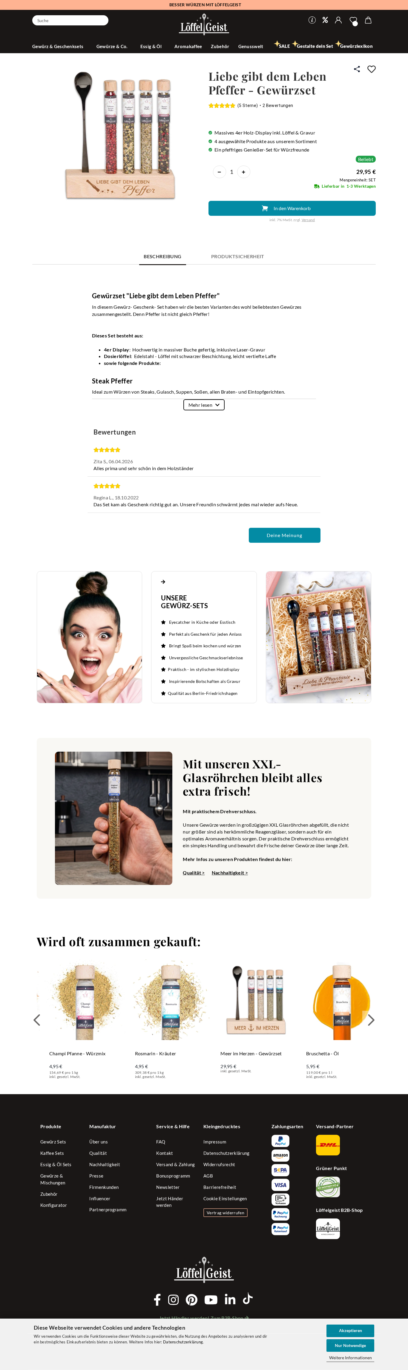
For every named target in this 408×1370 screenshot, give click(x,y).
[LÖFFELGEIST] (204, 25)
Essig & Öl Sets (56, 1164)
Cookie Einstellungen (225, 1198)
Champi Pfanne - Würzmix (77, 1053)
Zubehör (220, 46)
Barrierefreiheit (219, 1187)
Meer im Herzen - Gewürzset (251, 1053)
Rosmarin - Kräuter (155, 1053)
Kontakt (164, 1153)
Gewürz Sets (53, 1141)
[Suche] (101, 20)
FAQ (160, 1141)
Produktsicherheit (237, 256)
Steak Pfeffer (112, 381)
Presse (96, 1175)
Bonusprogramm (173, 1175)
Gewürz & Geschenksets (58, 46)
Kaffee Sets (52, 1153)
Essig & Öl (151, 46)
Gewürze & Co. (112, 46)
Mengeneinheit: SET (358, 180)
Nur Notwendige (350, 1345)
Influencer (99, 1198)
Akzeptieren (350, 1330)
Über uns (98, 1141)
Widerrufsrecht (219, 1164)
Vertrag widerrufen (225, 1212)
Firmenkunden (104, 1187)
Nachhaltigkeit (104, 1164)
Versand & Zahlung (175, 1164)
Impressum (214, 1141)
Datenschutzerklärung (183, 1342)
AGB (208, 1175)
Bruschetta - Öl (322, 1053)
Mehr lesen (200, 405)
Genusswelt (251, 46)
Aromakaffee (188, 46)
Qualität (98, 1153)
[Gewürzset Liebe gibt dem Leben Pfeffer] (117, 136)
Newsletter (168, 1187)
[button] (338, 20)
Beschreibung (163, 256)
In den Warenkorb (292, 208)
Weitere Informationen (350, 1357)
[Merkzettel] (353, 20)
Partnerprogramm (107, 1209)
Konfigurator (53, 1205)
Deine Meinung (284, 535)
